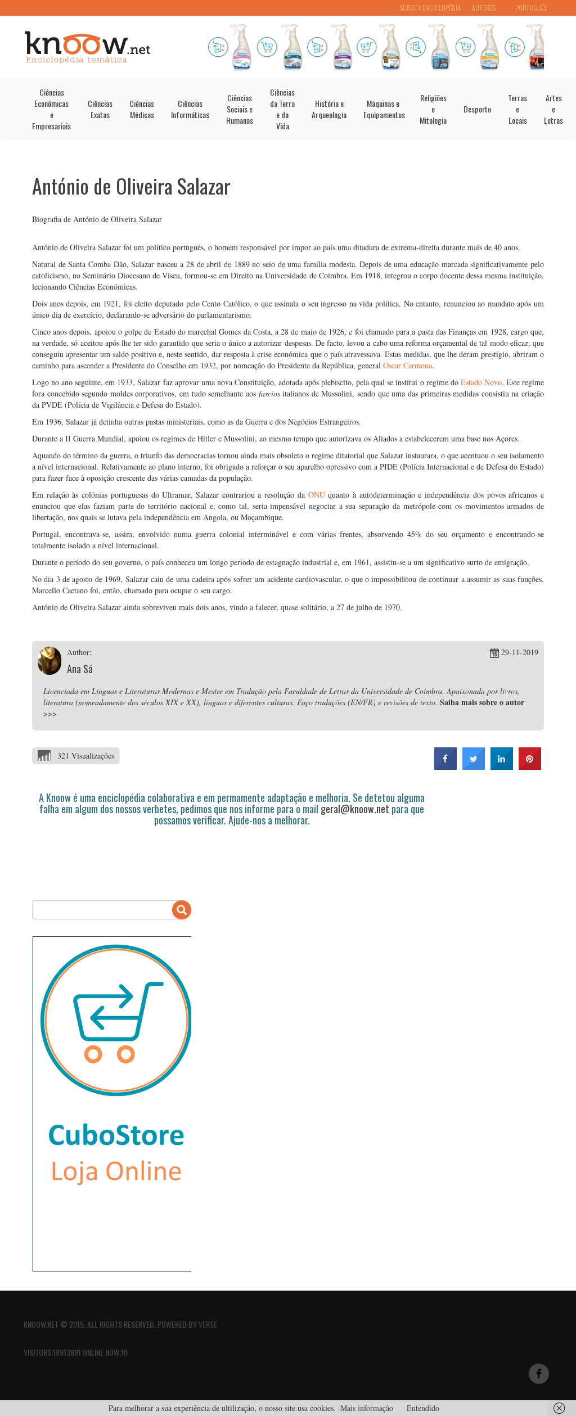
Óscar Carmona (407, 365)
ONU (316, 494)
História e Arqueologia (329, 108)
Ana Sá (80, 668)
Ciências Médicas (141, 108)
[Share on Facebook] (445, 766)
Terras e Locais (517, 109)
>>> (50, 713)
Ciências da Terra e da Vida (282, 109)
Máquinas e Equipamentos (384, 108)
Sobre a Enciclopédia (430, 7)
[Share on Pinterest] (530, 766)
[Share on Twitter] (473, 766)
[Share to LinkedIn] (501, 766)
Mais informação (366, 1408)
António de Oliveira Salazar (131, 185)
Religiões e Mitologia (433, 109)
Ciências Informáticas (190, 108)
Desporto (477, 109)
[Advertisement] (237, 857)
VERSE (208, 1324)
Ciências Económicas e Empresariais (51, 109)
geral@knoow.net (355, 808)
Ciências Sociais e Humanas (239, 109)
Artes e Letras (553, 109)
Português (531, 7)
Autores (484, 7)
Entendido (423, 1408)
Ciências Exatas (100, 108)
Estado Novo (481, 382)
